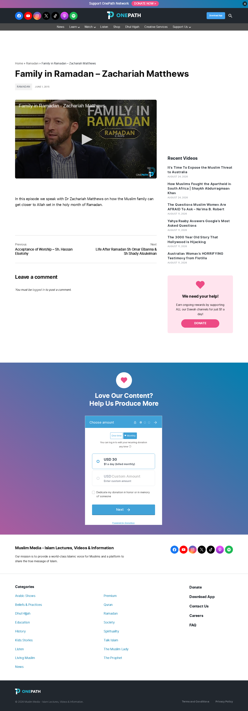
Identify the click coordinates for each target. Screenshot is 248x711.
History (20, 631)
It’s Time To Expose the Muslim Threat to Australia (200, 170)
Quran (108, 604)
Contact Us (199, 606)
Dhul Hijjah (132, 27)
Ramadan (32, 63)
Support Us (180, 27)
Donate (195, 587)
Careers (196, 616)
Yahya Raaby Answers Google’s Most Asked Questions (199, 223)
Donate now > (145, 3)
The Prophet (113, 657)
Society (109, 622)
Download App (215, 15)
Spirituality (111, 631)
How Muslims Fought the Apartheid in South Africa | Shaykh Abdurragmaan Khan (199, 188)
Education (22, 622)
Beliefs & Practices (28, 604)
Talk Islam (111, 640)
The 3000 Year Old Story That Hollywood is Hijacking (193, 239)
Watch (88, 27)
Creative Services (155, 27)
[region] (124, 41)
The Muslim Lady (116, 649)
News (60, 27)
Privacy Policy (224, 702)
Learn (73, 27)
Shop (116, 27)
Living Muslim (25, 657)
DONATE (200, 323)
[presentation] (79, 27)
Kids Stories (23, 640)
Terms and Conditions (195, 702)
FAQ (192, 625)
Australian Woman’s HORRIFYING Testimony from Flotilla (195, 256)
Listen (104, 27)
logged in (38, 290)
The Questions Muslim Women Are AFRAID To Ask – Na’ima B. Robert (197, 207)
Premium (110, 595)
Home (19, 63)
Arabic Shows (25, 595)
